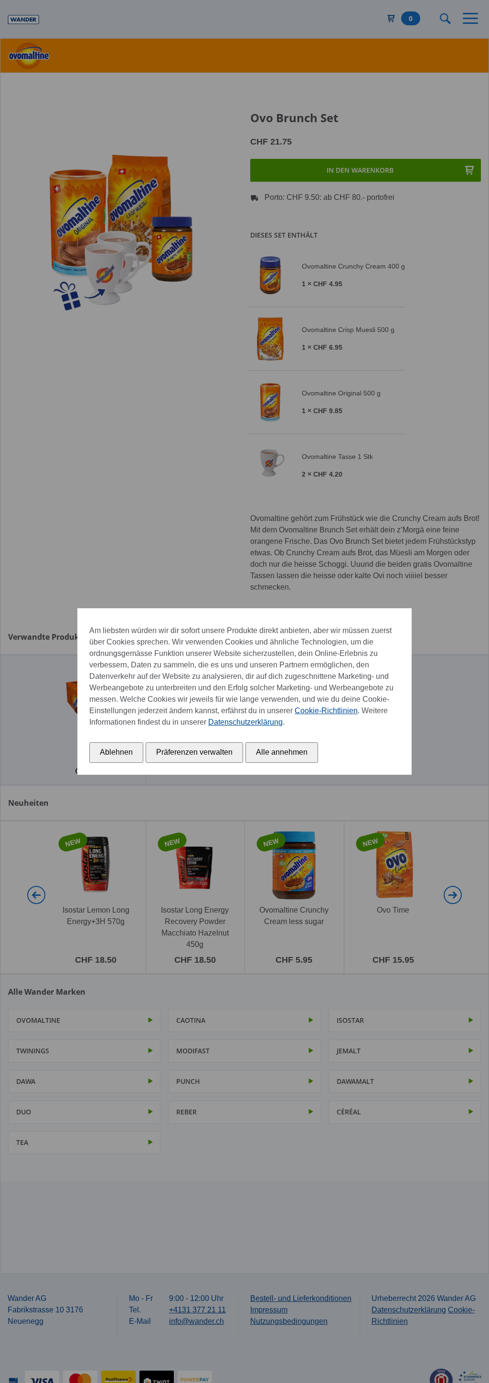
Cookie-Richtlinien (326, 711)
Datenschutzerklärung (245, 722)
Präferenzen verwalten (194, 752)
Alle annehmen (282, 752)
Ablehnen (116, 752)
